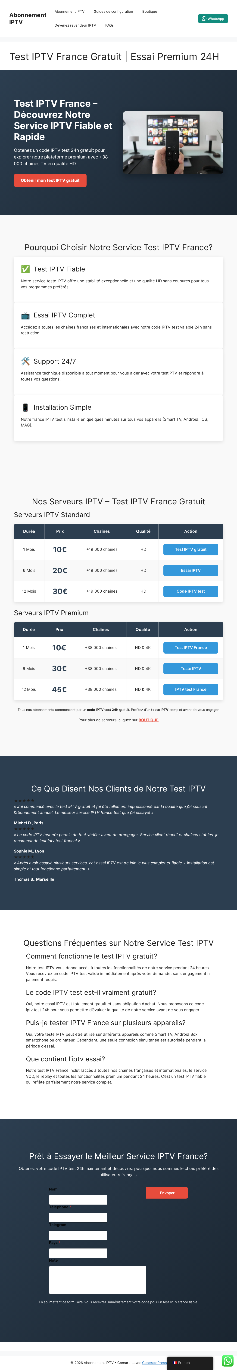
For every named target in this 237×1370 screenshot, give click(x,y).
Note (53, 1260)
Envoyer (167, 1192)
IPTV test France (190, 689)
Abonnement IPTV (69, 11)
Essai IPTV (191, 570)
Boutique (149, 11)
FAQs (109, 25)
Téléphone (60, 1207)
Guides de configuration (113, 11)
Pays (54, 1242)
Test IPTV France (191, 647)
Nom (53, 1189)
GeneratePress (154, 1363)
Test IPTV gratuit (190, 549)
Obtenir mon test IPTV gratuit (50, 180)
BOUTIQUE (149, 720)
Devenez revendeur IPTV (75, 25)
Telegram (57, 1225)
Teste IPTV (191, 668)
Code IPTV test (191, 591)
